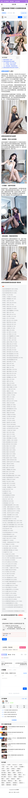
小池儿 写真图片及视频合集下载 (9, 716)
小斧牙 (3, 768)
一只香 (3, 766)
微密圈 (18, 770)
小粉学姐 (13, 768)
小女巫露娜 (22, 766)
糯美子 (3, 778)
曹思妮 (10, 772)
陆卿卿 (3, 784)
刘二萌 (16, 766)
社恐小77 (10, 776)
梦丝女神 (20, 772)
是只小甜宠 (4, 772)
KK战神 (9, 764)
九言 (7, 766)
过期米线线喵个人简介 (7, 59)
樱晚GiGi (10, 774)
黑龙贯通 (15, 784)
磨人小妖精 (4, 776)
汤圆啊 (15, 774)
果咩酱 (15, 772)
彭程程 (13, 770)
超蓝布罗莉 (9, 782)
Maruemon (15, 764)
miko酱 (21, 764)
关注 (20, 17)
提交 (25, 688)
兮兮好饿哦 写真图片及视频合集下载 (9, 710)
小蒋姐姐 (19, 768)
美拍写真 (4, 12)
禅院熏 (15, 776)
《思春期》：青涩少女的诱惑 (10, 62)
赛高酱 (3, 782)
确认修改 (25, 673)
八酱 (11, 766)
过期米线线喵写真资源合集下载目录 (10, 67)
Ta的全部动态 (14, 720)
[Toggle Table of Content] (16, 58)
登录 (6, 635)
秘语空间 (21, 776)
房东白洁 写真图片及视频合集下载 (9, 714)
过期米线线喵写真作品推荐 (8, 61)
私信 (25, 17)
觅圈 (20, 780)
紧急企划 (13, 778)
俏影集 (17, 789)
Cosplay (3, 764)
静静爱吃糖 (9, 784)
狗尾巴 (20, 774)
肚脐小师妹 (4, 780)
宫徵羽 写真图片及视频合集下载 (9, 712)
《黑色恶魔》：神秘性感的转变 (11, 65)
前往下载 (24, 13)
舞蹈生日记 (11, 780)
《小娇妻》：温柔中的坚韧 (10, 64)
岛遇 (8, 770)
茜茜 (16, 780)
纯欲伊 (19, 778)
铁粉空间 (21, 782)
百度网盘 (4, 639)
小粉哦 (8, 768)
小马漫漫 (3, 770)
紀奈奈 (8, 778)
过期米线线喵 (5, 71)
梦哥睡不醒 (4, 774)
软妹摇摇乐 (15, 782)
